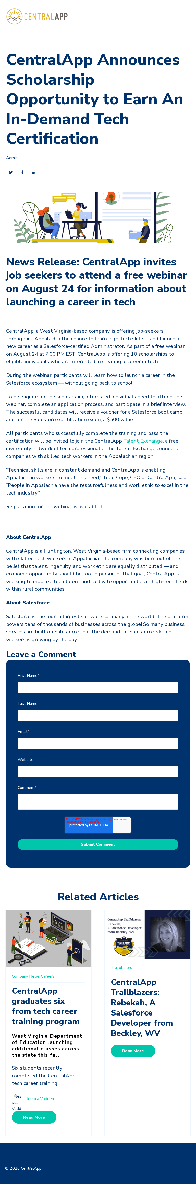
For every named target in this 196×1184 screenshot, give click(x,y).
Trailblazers (121, 967)
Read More (34, 1117)
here (106, 506)
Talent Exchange (143, 441)
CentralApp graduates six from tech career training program (46, 1006)
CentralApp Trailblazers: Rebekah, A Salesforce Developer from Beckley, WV (142, 1008)
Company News (26, 976)
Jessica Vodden (40, 1099)
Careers (48, 976)
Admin (12, 158)
